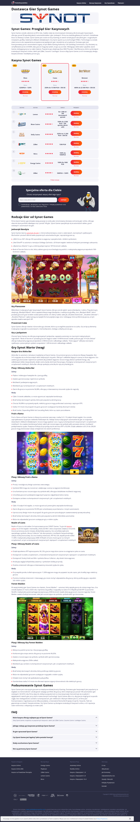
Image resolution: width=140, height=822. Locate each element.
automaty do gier (33, 233)
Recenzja (55, 96)
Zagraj (55, 92)
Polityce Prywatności (102, 819)
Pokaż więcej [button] (55, 180)
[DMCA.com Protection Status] (22, 799)
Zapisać (63, 200)
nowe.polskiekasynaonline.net (35, 809)
